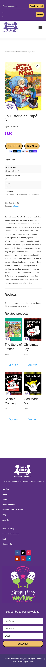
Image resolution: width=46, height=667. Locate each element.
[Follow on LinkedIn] (28, 558)
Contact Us (7, 544)
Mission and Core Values (12, 510)
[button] (37, 66)
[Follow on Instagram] (28, 552)
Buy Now (32, 146)
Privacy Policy (8, 529)
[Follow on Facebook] (17, 552)
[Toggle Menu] (40, 27)
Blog (4, 515)
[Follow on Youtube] (17, 558)
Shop (4, 499)
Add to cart (14, 146)
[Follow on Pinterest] (23, 558)
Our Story (6, 489)
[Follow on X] (23, 552)
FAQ (4, 539)
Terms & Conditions (10, 534)
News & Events (8, 505)
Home (7, 52)
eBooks (13, 52)
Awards (5, 520)
